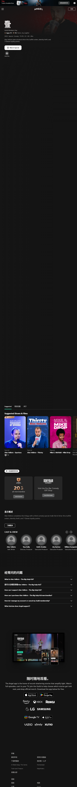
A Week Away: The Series (19, 765)
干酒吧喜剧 (15, 761)
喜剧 (12, 783)
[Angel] (38, 9)
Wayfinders (40, 768)
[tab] (8, 407)
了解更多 (10, 525)
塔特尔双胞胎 (41, 757)
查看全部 (14, 772)
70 (8, 455)
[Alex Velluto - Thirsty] (37, 432)
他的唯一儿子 (41, 761)
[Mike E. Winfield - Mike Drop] (60, 432)
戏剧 (38, 783)
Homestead (40, 765)
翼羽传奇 (14, 757)
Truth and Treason (17, 768)
